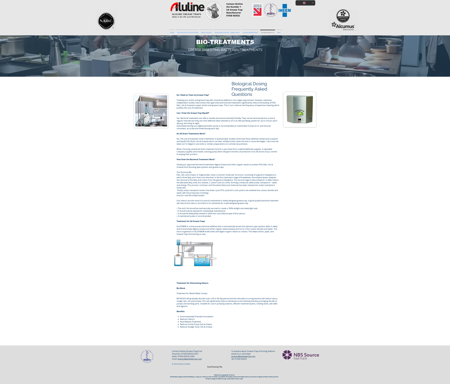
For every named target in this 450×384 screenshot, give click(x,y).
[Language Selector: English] (305, 3)
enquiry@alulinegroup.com (190, 359)
